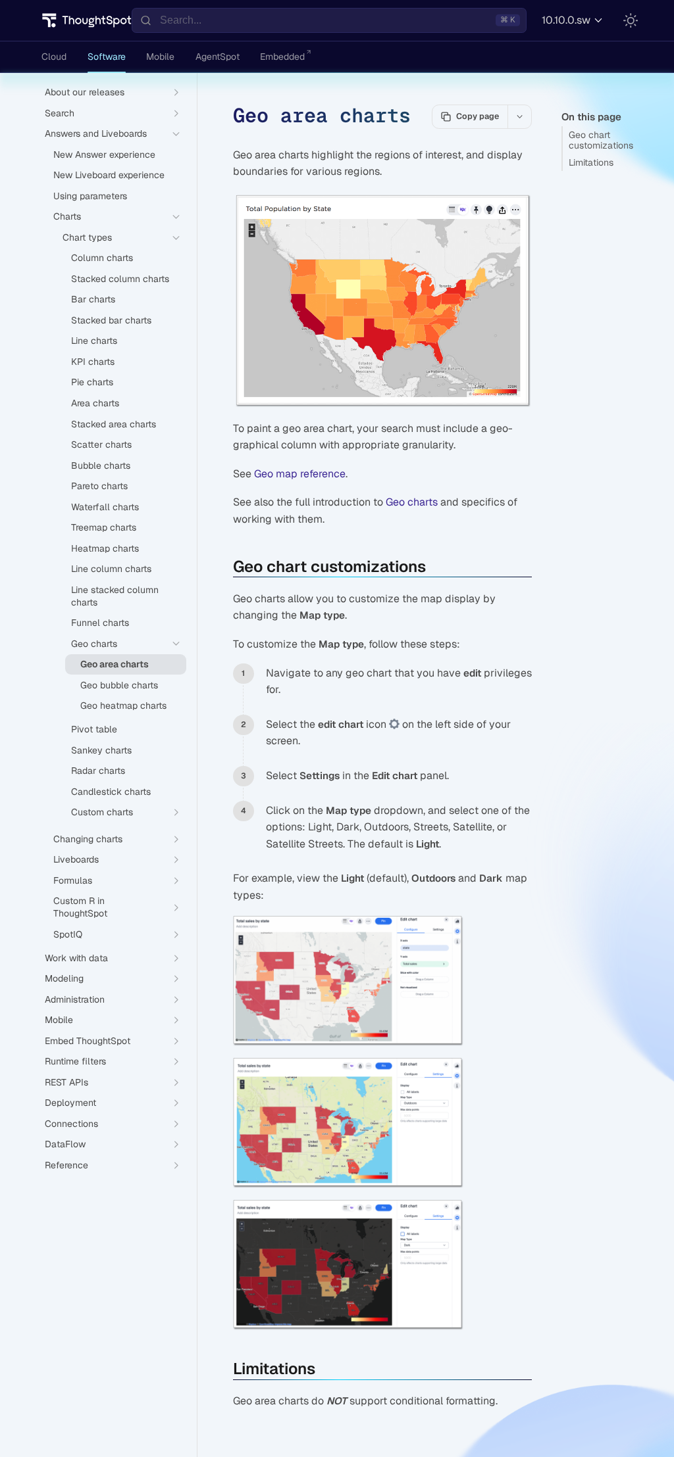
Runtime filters (75, 1061)
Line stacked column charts (115, 596)
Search (59, 113)
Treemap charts (103, 527)
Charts (67, 216)
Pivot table (94, 729)
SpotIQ (67, 934)
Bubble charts (100, 465)
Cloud (53, 56)
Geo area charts (114, 664)
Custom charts (102, 812)
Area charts (95, 403)
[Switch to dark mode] (630, 20)
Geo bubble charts (119, 685)
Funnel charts (100, 623)
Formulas (72, 880)
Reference (66, 1165)
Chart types (87, 237)
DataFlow (65, 1144)
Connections (71, 1124)
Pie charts (92, 382)
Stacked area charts (113, 424)
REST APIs (66, 1082)
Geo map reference (300, 474)
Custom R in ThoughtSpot (80, 907)
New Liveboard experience (109, 175)
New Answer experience (104, 154)
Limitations (591, 162)
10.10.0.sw (566, 20)
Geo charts (412, 502)
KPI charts (93, 362)
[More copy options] (519, 116)
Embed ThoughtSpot (87, 1041)
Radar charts (98, 770)
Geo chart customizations (601, 140)
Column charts (102, 258)
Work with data (76, 958)
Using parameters (90, 196)
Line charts (94, 340)
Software (107, 56)
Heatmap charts (105, 548)
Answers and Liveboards (96, 133)
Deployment (70, 1103)
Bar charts (93, 299)
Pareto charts (99, 486)
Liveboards (76, 859)
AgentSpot (217, 56)
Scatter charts (101, 444)
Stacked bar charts (111, 320)
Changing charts (87, 839)
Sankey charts (101, 750)
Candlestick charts (111, 792)
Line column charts (111, 569)
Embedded (282, 56)
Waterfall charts (105, 507)
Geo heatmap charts (123, 705)
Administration (75, 999)
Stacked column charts (120, 279)
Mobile (160, 56)
